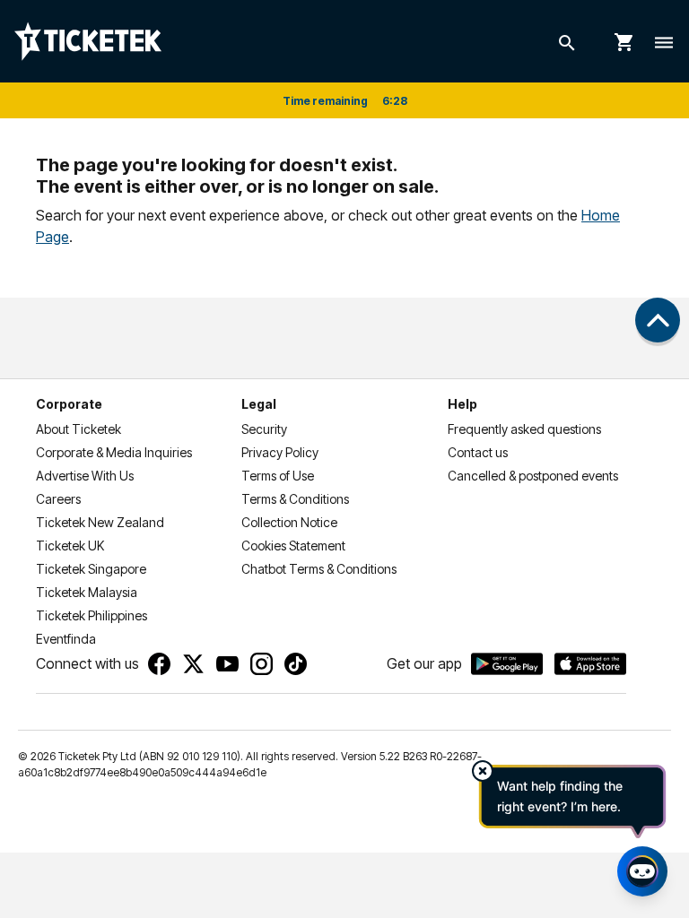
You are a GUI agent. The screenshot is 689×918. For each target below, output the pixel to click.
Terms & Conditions (295, 499)
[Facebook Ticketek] (159, 664)
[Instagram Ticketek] (261, 664)
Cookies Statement (293, 545)
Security (264, 429)
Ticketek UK (70, 545)
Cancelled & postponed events (533, 475)
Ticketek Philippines (91, 615)
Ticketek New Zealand (100, 522)
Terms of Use (277, 475)
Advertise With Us (85, 475)
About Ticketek (78, 429)
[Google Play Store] (507, 664)
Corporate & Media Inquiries (114, 452)
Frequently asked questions (524, 429)
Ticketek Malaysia (86, 592)
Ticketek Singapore (91, 568)
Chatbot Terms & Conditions (319, 568)
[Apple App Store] (590, 664)
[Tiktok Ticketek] (295, 664)
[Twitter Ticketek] (193, 664)
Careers (58, 499)
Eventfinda (66, 638)
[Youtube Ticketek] (227, 664)
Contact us (478, 452)
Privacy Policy (279, 452)
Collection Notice (289, 522)
